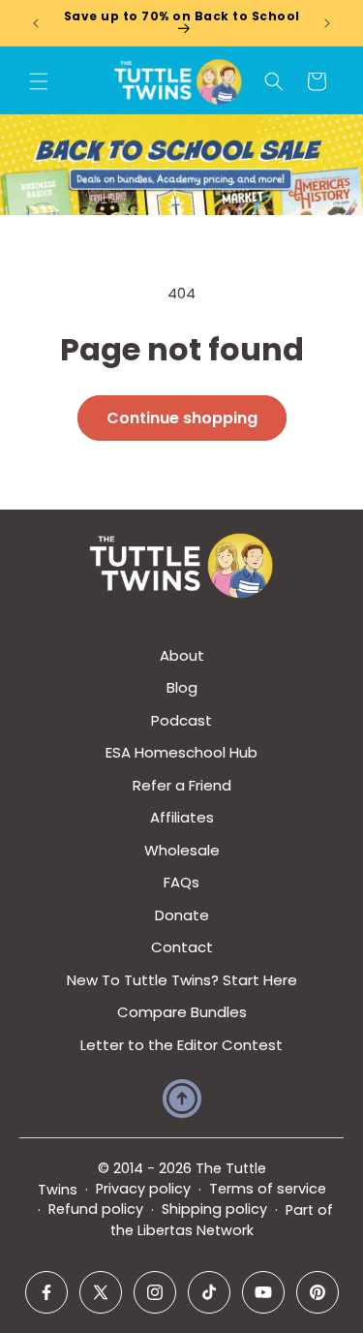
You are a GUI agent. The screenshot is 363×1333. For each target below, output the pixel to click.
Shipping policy (214, 1209)
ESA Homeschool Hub (181, 752)
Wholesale (182, 850)
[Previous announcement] (36, 23)
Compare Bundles (182, 1012)
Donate (182, 915)
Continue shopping (181, 418)
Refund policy (95, 1209)
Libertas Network (195, 1230)
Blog (181, 687)
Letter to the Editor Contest (181, 1045)
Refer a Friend (182, 785)
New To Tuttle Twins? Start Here (182, 980)
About (182, 655)
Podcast (181, 720)
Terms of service (267, 1188)
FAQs (181, 882)
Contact (182, 947)
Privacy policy (143, 1188)
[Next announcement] (327, 23)
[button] (38, 81)
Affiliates (182, 817)
